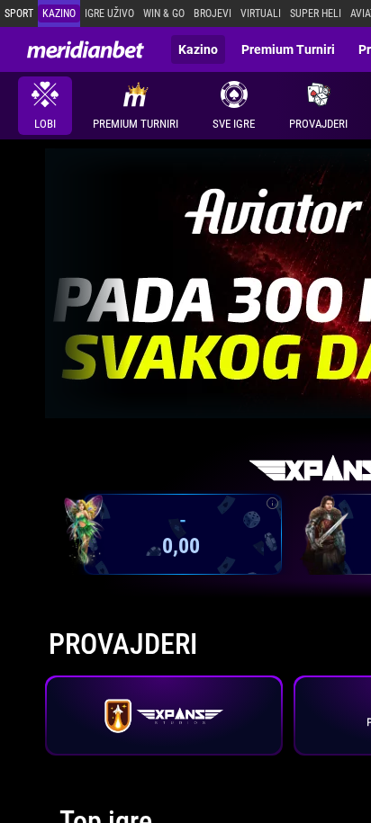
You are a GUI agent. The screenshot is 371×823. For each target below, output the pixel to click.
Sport (19, 13)
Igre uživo (109, 13)
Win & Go (164, 13)
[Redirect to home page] (85, 49)
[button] (318, 105)
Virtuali (260, 13)
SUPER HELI (315, 13)
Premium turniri (288, 49)
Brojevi (212, 13)
